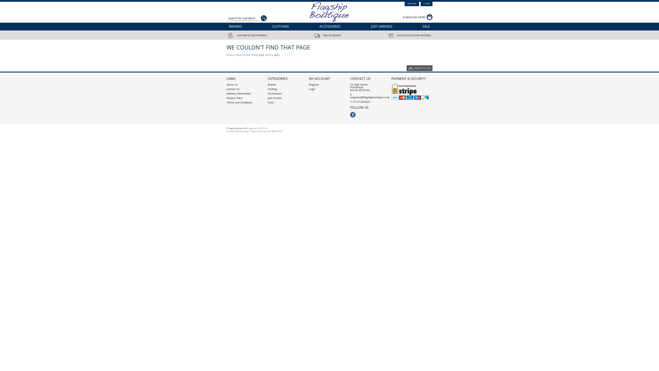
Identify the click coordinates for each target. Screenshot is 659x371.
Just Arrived (381, 26)
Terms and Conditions (239, 102)
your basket (429, 17)
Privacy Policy (235, 98)
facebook (353, 114)
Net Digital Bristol (275, 131)
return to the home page (249, 55)
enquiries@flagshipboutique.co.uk (369, 97)
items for (414, 17)
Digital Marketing (258, 131)
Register (411, 3)
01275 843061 (362, 101)
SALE (426, 26)
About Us (232, 84)
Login (426, 3)
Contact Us (233, 89)
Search (264, 18)
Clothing (280, 26)
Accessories (330, 26)
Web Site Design (242, 131)
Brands (235, 26)
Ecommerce (231, 131)
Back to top (423, 68)
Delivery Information (239, 93)
